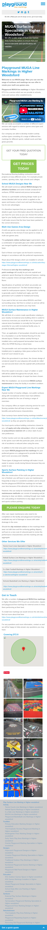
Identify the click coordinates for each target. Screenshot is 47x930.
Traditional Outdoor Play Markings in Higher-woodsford (22, 861)
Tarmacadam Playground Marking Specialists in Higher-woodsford (23, 902)
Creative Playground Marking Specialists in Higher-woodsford (24, 856)
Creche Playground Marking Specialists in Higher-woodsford (24, 844)
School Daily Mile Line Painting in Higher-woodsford (20, 890)
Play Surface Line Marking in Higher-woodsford (21, 802)
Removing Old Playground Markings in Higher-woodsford (22, 924)
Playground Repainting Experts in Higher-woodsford (21, 919)
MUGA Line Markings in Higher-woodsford (21, 814)
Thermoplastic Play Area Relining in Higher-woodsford (21, 914)
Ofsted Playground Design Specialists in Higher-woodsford (23, 885)
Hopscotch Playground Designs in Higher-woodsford (21, 851)
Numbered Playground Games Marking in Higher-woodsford (24, 866)
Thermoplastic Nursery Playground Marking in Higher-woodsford (22, 830)
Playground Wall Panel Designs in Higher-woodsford (21, 871)
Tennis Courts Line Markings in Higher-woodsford (24, 807)
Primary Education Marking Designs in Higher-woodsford (22, 825)
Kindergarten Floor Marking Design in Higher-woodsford (22, 835)
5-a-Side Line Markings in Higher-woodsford (22, 812)
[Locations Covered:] (2, 3)
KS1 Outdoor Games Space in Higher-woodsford (23, 877)
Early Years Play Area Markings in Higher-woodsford (21, 839)
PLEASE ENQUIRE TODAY (23, 507)
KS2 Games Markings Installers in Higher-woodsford (21, 880)
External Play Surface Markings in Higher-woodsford (21, 897)
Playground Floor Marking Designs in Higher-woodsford (22, 907)
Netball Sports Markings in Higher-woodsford (22, 809)
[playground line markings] (16, 5)
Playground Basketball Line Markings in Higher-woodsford (23, 818)
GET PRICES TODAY (23, 166)
